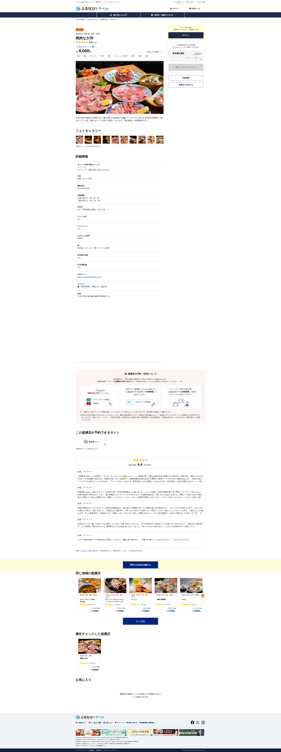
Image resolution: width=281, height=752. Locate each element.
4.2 (168, 604)
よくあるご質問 (200, 2)
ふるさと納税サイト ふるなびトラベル (87, 19)
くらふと (134, 599)
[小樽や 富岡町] (166, 585)
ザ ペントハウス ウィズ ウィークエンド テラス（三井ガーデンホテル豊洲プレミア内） (114, 600)
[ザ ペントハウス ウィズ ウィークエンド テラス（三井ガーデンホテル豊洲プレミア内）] (115, 585)
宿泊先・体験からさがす (164, 15)
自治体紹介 (198, 54)
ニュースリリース (81, 750)
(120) (95, 42)
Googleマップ (85, 551)
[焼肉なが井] (89, 646)
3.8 (118, 604)
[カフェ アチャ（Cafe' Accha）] (89, 585)
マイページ (120, 723)
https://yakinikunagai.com (88, 277)
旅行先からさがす (120, 15)
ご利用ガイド (180, 2)
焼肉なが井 (84, 658)
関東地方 (79, 34)
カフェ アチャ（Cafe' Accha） (87, 600)
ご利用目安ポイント (84, 47)
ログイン (175, 8)
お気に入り (196, 8)
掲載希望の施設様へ (148, 723)
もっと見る (140, 621)
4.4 (92, 663)
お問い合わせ (190, 2)
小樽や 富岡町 (161, 599)
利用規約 (98, 750)
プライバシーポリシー (110, 750)
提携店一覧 (104, 19)
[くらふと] (140, 585)
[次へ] (203, 595)
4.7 (92, 604)
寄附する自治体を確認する (140, 565)
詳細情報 (185, 78)
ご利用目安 (94, 608)
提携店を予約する (186, 85)
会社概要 (91, 750)
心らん (184, 599)
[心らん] (191, 585)
